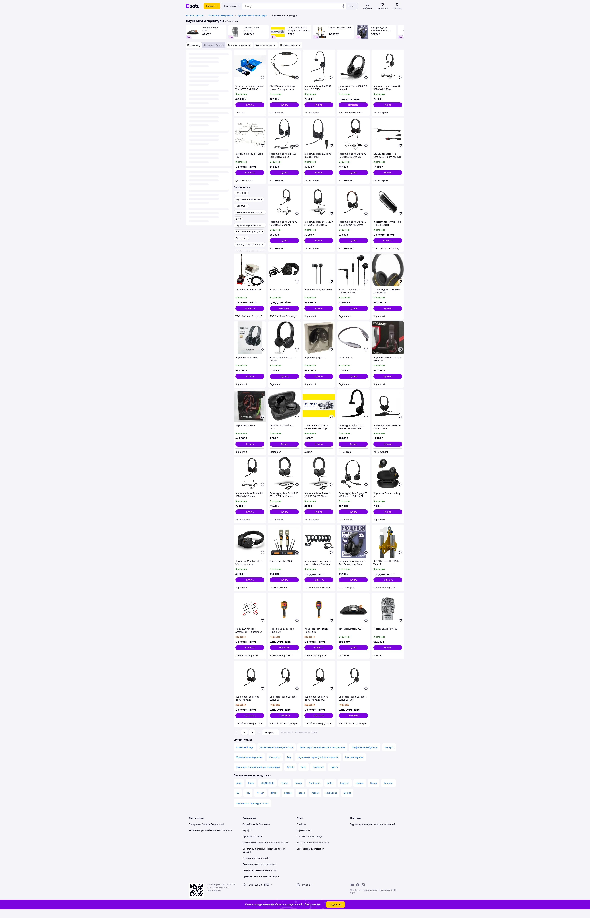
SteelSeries (331, 792)
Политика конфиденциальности (260, 870)
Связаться (249, 715)
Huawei (360, 782)
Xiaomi (298, 782)
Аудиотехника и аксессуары (252, 15)
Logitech (344, 782)
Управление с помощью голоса (276, 747)
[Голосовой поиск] (343, 6)
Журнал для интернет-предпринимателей (372, 824)
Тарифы (247, 830)
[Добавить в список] (262, 77)
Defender (388, 782)
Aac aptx (389, 747)
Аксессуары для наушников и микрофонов (322, 747)
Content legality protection (310, 848)
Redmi (373, 782)
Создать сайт (335, 904)
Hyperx (334, 767)
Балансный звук (244, 747)
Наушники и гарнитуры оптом (252, 803)
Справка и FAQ (304, 830)
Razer (251, 782)
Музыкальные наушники (249, 757)
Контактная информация (310, 836)
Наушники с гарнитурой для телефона (318, 757)
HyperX (284, 782)
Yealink (315, 792)
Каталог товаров (194, 15)
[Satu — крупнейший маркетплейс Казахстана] (192, 6)
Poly (248, 792)
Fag (289, 757)
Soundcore (318, 767)
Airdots (290, 767)
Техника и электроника (220, 15)
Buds (303, 767)
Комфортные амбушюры (365, 747)
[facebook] (358, 885)
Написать (353, 104)
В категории (230, 5)
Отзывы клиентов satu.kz (256, 858)
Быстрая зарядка (354, 757)
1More (274, 792)
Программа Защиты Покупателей (206, 824)
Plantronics (314, 782)
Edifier (330, 782)
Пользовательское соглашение (259, 864)
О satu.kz (301, 824)
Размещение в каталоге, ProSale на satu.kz (265, 842)
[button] (249, 104)
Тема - (255, 884)
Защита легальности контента (313, 842)
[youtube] (352, 885)
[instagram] (363, 885)
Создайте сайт (250, 824)
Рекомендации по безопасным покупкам (210, 830)
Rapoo (301, 792)
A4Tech (260, 792)
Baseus (288, 792)
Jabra (238, 782)
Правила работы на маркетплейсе (261, 876)
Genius (347, 792)
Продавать (248, 836)
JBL (237, 792)
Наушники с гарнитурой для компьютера (258, 767)
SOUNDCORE (267, 782)
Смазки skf (274, 757)
